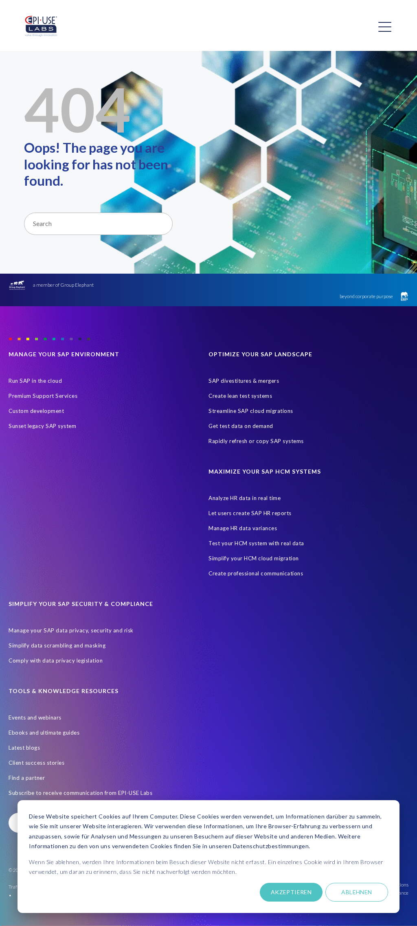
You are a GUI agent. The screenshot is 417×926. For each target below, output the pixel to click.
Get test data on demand (240, 426)
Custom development (36, 411)
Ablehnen (356, 892)
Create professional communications (255, 573)
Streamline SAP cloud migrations (250, 411)
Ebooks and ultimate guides (44, 732)
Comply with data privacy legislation (56, 660)
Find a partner (27, 778)
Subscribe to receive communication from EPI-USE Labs (80, 793)
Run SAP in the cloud (35, 380)
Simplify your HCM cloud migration (253, 558)
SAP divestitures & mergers (243, 380)
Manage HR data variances (242, 528)
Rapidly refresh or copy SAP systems (256, 441)
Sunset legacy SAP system (42, 426)
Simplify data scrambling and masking (57, 645)
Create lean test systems (240, 396)
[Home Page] (41, 26)
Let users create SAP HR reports (250, 513)
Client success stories (36, 762)
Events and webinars (35, 717)
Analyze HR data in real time (244, 498)
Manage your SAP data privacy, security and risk (71, 630)
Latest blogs (24, 747)
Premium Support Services (43, 396)
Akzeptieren (291, 892)
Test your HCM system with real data (256, 543)
